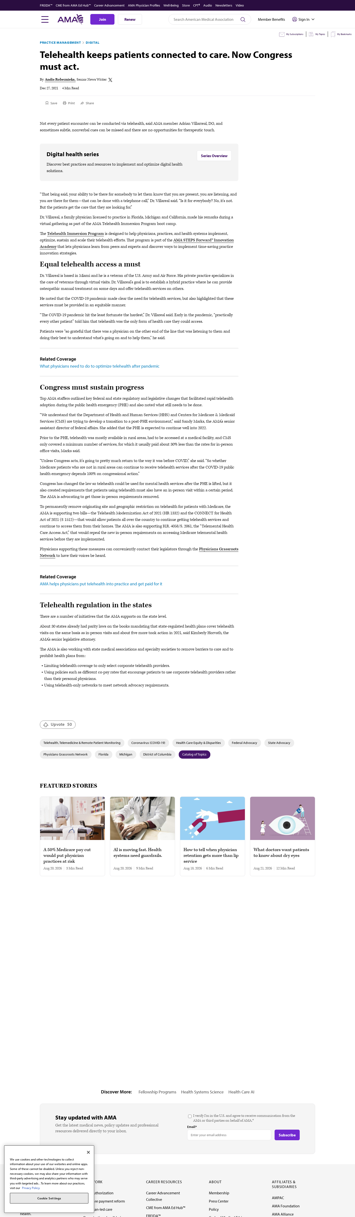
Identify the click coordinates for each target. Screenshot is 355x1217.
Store (186, 5)
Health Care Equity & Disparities (198, 743)
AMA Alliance (283, 1214)
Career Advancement (109, 5)
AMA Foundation (286, 1205)
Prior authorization (98, 1192)
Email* (192, 1127)
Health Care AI (241, 1092)
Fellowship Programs (157, 1092)
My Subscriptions (294, 34)
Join (102, 19)
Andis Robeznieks (60, 79)
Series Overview (214, 155)
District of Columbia (157, 754)
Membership (219, 1192)
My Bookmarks (344, 34)
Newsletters (223, 5)
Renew (129, 19)
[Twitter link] (110, 80)
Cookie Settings (49, 1198)
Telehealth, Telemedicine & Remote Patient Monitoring (82, 743)
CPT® (196, 5)
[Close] (88, 1152)
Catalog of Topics (194, 754)
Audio (207, 5)
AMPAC (278, 1197)
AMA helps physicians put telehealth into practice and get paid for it (101, 584)
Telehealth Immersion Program (75, 233)
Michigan (125, 754)
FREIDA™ (46, 5)
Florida (103, 754)
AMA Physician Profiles (144, 5)
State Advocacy (279, 743)
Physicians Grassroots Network (65, 754)
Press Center (218, 1201)
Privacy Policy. (31, 1188)
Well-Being (171, 5)
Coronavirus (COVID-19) (148, 743)
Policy (214, 1209)
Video (240, 5)
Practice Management (60, 42)
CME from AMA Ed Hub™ (73, 5)
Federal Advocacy (244, 743)
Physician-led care (97, 1209)
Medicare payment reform (104, 1201)
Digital (92, 42)
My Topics (320, 34)
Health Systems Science (202, 1092)
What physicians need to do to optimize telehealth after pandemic (99, 366)
